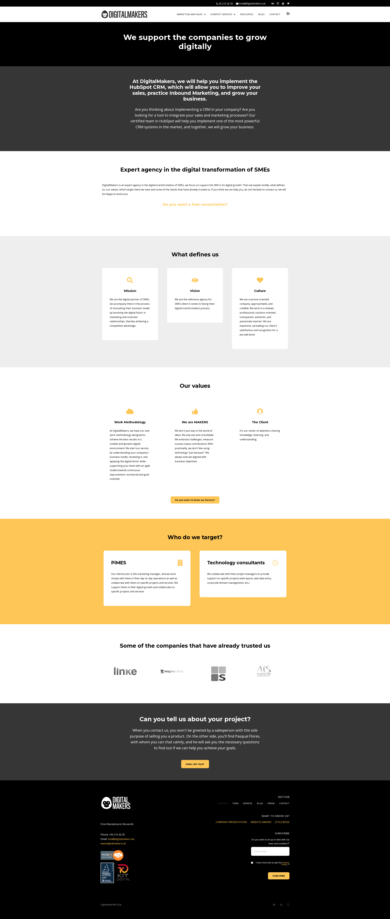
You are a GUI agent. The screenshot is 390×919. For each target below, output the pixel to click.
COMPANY (222, 803)
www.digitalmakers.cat (113, 843)
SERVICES (247, 803)
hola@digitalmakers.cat (252, 3)
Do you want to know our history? (195, 499)
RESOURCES (246, 14)
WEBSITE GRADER (261, 822)
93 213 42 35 (225, 3)
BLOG (261, 14)
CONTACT (274, 14)
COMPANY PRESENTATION (232, 822)
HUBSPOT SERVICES (221, 14)
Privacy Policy (285, 863)
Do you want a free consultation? (195, 204)
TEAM (235, 803)
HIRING (271, 803)
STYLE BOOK (282, 822)
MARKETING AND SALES (189, 14)
